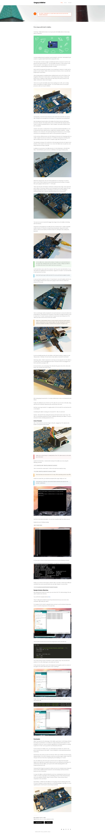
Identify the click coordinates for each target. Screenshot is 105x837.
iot (42, 819)
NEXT (48, 822)
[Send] (61, 829)
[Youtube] (63, 829)
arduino (37, 819)
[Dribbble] (68, 829)
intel (41, 819)
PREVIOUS (39, 822)
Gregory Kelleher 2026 (42, 831)
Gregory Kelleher (39, 2)
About (65, 2)
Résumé (69, 2)
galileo (45, 819)
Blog (62, 2)
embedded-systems (50, 819)
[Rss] (70, 829)
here (49, 596)
